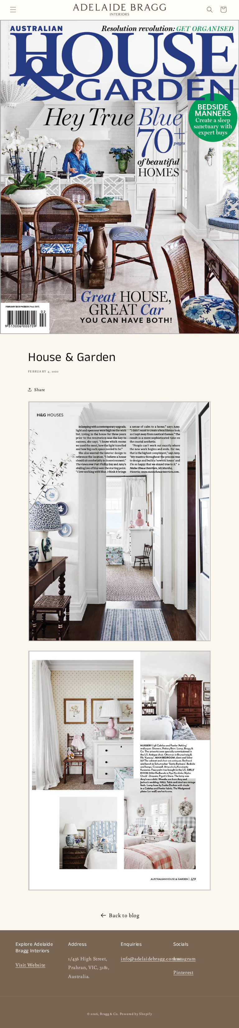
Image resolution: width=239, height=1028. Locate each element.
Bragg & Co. (109, 1014)
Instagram (184, 958)
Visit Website (30, 965)
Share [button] (39, 389)
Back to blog (124, 915)
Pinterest (183, 972)
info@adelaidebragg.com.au (151, 958)
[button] (13, 9)
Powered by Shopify (136, 1014)
